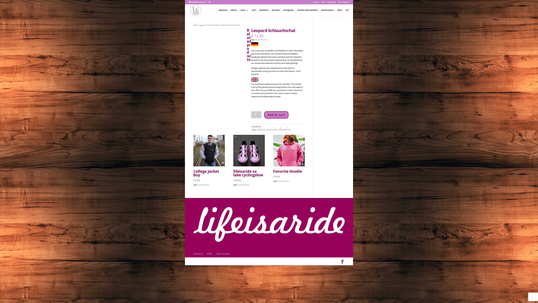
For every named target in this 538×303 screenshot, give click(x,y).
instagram (288, 10)
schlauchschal (284, 129)
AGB (323, 2)
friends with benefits (307, 10)
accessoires (267, 126)
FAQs (339, 10)
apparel (203, 25)
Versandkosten (261, 39)
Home (195, 25)
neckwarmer (271, 129)
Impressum (331, 2)
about (234, 10)
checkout (263, 10)
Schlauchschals (213, 25)
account (276, 10)
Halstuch (261, 129)
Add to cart (276, 115)
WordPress (224, 261)
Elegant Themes (206, 261)
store (242, 10)
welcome (223, 10)
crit (347, 10)
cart (254, 10)
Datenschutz (327, 10)
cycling (285, 126)
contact (316, 2)
